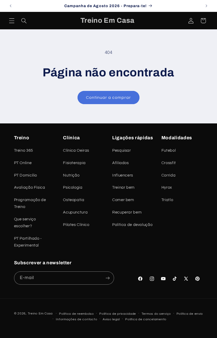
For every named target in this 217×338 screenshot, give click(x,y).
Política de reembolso (76, 313)
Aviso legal (111, 319)
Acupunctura (75, 212)
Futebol (168, 150)
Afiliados (120, 163)
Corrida (168, 175)
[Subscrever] (107, 277)
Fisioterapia (74, 163)
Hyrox (166, 187)
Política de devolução (132, 225)
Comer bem (123, 200)
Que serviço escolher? (25, 222)
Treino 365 (23, 150)
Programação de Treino (30, 203)
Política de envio (190, 313)
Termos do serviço (156, 313)
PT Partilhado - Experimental (28, 242)
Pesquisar (121, 150)
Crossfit (168, 163)
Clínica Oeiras (76, 150)
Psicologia (72, 187)
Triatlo (167, 200)
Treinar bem (123, 187)
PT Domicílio (25, 175)
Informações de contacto (76, 319)
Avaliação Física (29, 187)
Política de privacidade (117, 313)
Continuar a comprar (108, 97)
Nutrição (71, 175)
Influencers (122, 175)
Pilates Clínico (76, 225)
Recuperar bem (127, 212)
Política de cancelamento (145, 319)
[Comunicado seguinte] (206, 6)
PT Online (23, 163)
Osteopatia (73, 200)
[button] (12, 21)
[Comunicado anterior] (10, 6)
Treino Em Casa (40, 313)
